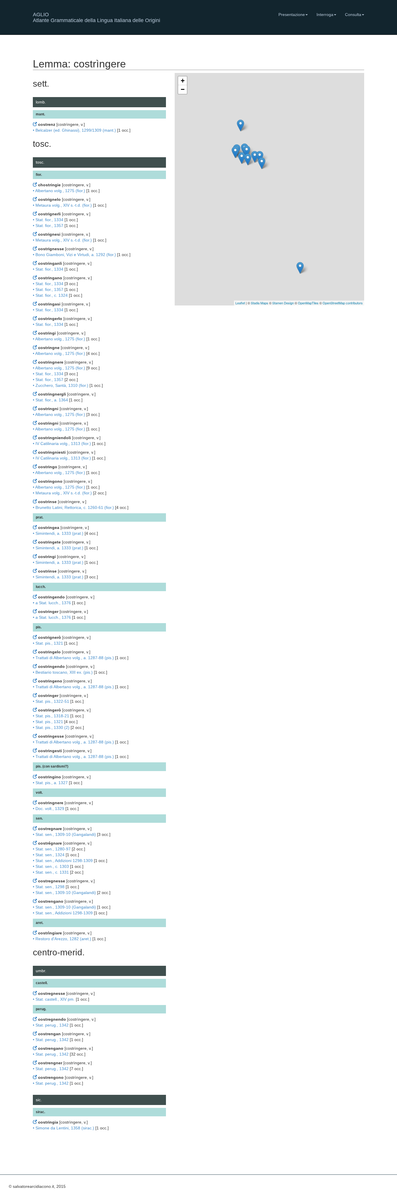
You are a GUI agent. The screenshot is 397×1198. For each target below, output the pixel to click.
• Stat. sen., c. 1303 (51, 866)
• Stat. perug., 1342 (51, 1025)
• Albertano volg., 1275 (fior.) (59, 190)
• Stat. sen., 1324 (49, 854)
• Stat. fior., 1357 (48, 225)
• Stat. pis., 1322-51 (51, 701)
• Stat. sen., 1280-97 (52, 849)
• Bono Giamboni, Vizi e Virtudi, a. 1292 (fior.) (74, 254)
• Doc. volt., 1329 (48, 808)
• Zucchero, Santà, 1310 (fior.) (60, 385)
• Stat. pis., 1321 (48, 643)
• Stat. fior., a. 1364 (50, 400)
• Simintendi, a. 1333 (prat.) (58, 533)
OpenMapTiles (308, 303)
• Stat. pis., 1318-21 (51, 716)
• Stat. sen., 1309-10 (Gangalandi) (64, 834)
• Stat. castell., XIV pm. (54, 999)
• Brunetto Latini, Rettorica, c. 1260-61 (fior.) (73, 507)
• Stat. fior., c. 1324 (50, 295)
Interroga (324, 14)
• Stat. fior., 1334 (48, 219)
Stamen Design (283, 303)
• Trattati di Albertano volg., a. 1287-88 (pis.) (73, 657)
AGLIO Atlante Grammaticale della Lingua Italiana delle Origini (96, 17)
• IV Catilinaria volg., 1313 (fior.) (62, 443)
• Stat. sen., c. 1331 (51, 872)
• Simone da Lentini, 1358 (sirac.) (63, 1128)
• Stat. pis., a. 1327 (50, 782)
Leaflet (240, 303)
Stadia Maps (259, 303)
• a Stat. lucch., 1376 (52, 602)
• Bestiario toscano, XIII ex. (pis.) (63, 672)
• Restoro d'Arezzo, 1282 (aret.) (62, 938)
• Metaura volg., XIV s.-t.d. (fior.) (62, 205)
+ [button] (183, 80)
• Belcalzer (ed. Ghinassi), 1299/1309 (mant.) (74, 130)
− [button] (183, 89)
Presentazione (291, 14)
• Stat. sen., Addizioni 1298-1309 (63, 860)
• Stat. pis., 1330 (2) (51, 727)
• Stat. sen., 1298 (49, 886)
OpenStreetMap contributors (343, 303)
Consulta (353, 14)
